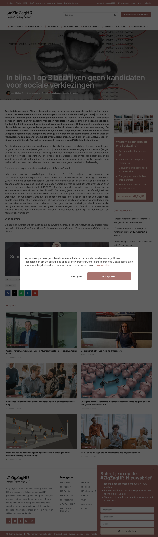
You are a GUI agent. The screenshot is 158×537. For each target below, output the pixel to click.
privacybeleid (103, 265)
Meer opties (76, 276)
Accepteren (109, 276)
